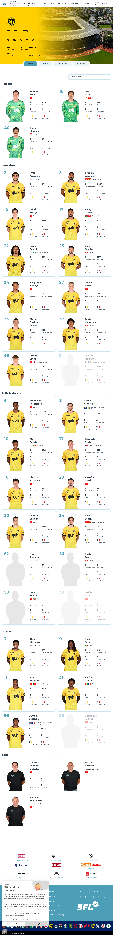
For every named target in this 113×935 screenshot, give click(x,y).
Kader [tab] (30, 64)
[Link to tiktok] (33, 40)
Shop (16, 35)
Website (9, 35)
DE (103, 4)
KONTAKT (53, 897)
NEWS (86, 4)
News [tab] (45, 64)
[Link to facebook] (27, 40)
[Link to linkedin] (92, 897)
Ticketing (23, 35)
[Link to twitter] (20, 40)
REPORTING (62, 4)
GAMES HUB (96, 3)
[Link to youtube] (14, 40)
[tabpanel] (56, 450)
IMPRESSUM (54, 906)
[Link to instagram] (8, 40)
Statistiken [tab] (62, 64)
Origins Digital (21, 933)
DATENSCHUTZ (55, 910)
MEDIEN (52, 901)
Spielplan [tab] (81, 64)
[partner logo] (21, 858)
